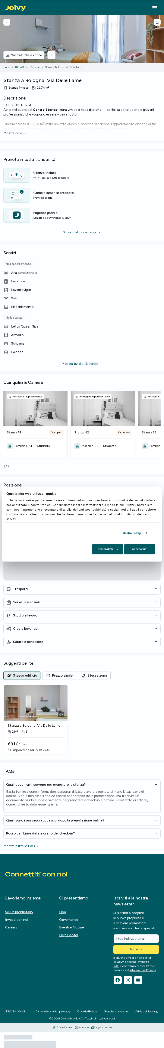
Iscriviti (136, 949)
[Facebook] (117, 980)
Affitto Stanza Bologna (27, 67)
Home (6, 67)
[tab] (22, 675)
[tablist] (82, 675)
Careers (11, 927)
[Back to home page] (15, 8)
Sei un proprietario (19, 912)
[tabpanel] (82, 720)
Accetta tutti (139, 549)
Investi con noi (16, 920)
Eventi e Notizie (71, 927)
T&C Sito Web (16, 1011)
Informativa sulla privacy (51, 1011)
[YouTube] (138, 980)
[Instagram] (128, 980)
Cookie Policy (87, 1011)
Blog (62, 912)
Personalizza (106, 549)
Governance (68, 920)
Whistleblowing (146, 1011)
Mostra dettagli (133, 533)
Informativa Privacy (143, 970)
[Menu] (154, 7)
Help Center (68, 935)
